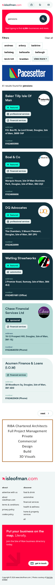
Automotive (28, 497)
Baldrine (35, 45)
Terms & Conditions (10, 504)
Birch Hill (9, 58)
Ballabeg (9, 52)
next (42, 413)
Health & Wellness (31, 507)
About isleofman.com (8, 498)
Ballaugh (40, 52)
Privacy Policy (8, 509)
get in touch (40, 563)
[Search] (43, 19)
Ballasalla (24, 52)
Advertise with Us (9, 492)
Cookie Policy (7, 514)
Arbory (22, 45)
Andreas (8, 45)
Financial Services (31, 502)
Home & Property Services (31, 513)
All (24, 519)
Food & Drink (29, 492)
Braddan (24, 58)
